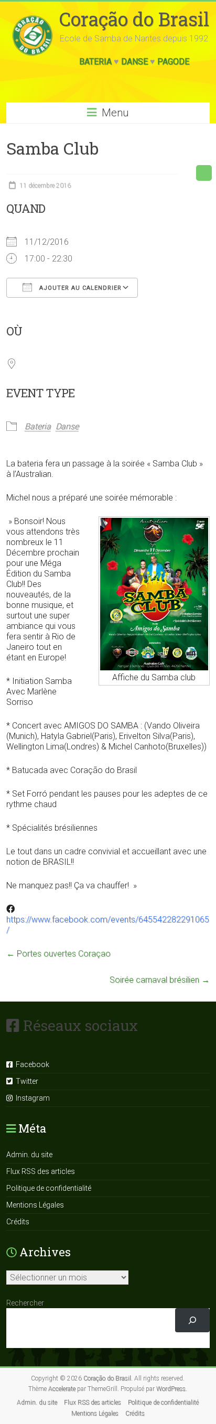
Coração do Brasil (134, 18)
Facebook (31, 1064)
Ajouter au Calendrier (79, 288)
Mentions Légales (35, 1205)
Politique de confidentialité (48, 1188)
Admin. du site (29, 1154)
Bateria (95, 62)
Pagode (173, 62)
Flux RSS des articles (40, 1171)
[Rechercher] (192, 1320)
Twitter (25, 1081)
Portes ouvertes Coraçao (58, 954)
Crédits (17, 1222)
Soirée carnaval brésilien (160, 980)
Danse (134, 62)
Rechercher (25, 1303)
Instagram (31, 1098)
